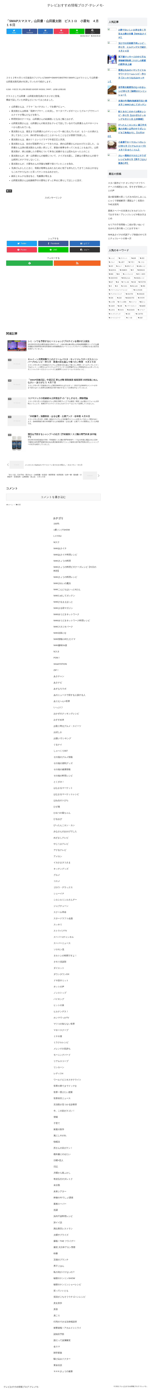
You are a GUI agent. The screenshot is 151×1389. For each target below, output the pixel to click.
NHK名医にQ (60, 633)
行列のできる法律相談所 (65, 1322)
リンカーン (59, 1067)
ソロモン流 (59, 949)
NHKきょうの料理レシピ (65, 577)
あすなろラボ (60, 689)
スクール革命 (60, 912)
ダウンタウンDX (61, 974)
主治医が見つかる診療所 (65, 1104)
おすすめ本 (59, 720)
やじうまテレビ (61, 844)
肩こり (57, 1315)
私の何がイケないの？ (64, 1272)
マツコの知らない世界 (64, 1024)
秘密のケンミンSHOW (64, 1278)
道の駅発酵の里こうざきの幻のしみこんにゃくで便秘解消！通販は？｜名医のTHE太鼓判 (127, 201)
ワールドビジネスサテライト (67, 1080)
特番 (9, 191)
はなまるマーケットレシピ (66, 794)
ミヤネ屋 (58, 1036)
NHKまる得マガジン (63, 608)
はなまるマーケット (63, 788)
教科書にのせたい (62, 1154)
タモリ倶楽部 (60, 962)
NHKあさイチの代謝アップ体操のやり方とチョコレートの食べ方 (127, 236)
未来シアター (60, 1191)
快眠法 (57, 1142)
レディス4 (58, 1073)
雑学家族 (58, 1353)
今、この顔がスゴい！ (64, 1111)
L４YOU (57, 536)
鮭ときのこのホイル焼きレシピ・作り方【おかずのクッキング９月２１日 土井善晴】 (132, 115)
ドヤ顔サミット (61, 980)
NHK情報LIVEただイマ (64, 639)
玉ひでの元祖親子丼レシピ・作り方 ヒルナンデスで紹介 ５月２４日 (133, 47)
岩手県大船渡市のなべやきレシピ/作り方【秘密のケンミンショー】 (132, 91)
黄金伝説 (58, 1365)
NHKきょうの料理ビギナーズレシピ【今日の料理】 (75, 569)
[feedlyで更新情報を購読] (29, 263)
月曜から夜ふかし (62, 1173)
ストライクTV (60, 931)
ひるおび (58, 819)
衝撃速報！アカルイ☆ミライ (67, 1328)
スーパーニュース (62, 943)
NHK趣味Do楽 (60, 645)
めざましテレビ (61, 838)
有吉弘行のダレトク (63, 1179)
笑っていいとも (61, 1291)
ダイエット (59, 968)
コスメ (57, 881)
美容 (56, 1309)
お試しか (58, 732)
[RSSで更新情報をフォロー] (77, 263)
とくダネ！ (59, 782)
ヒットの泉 (59, 1005)
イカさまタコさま (62, 862)
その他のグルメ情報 (63, 757)
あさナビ (58, 682)
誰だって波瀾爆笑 (62, 1340)
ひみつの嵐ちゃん (62, 813)
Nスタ (56, 651)
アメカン (58, 856)
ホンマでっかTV (61, 1017)
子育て (57, 1123)
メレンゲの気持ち (62, 1049)
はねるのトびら (61, 800)
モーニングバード (62, 1055)
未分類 (57, 1185)
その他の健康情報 (62, 769)
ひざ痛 (57, 807)
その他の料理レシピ (63, 776)
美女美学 (58, 1303)
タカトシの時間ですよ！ (65, 955)
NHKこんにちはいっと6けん (67, 589)
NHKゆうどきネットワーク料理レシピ (72, 620)
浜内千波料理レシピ (63, 1216)
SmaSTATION (60, 664)
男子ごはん (59, 1266)
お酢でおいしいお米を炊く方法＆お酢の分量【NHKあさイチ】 (132, 34)
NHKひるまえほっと (63, 602)
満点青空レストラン (63, 1228)
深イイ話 (58, 1222)
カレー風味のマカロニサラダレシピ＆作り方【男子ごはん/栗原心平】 (132, 159)
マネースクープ (61, 1030)
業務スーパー (60, 1204)
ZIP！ (56, 670)
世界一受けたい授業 (63, 1092)
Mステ (57, 542)
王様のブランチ (61, 1259)
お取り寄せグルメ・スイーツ (67, 726)
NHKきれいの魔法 (62, 583)
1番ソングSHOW (62, 530)
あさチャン (59, 676)
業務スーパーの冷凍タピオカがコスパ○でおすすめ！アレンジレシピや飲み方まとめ (127, 215)
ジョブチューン (61, 906)
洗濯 (56, 1210)
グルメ (57, 875)
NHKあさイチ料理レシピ (65, 554)
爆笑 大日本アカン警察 (64, 1247)
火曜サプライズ (61, 1235)
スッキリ (58, 924)
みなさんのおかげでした (65, 831)
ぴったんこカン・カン (64, 825)
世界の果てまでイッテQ (65, 1086)
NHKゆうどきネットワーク (66, 614)
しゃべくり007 (61, 751)
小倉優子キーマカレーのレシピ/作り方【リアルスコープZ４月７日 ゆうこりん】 (132, 146)
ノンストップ (60, 993)
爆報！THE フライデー (64, 1241)
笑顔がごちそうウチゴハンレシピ (69, 1297)
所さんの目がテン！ (63, 1148)
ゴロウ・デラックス (63, 887)
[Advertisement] (53, 55)
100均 (56, 523)
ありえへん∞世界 (62, 701)
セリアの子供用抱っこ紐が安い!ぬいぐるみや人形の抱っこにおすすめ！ (126, 226)
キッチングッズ (61, 869)
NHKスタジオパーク (63, 627)
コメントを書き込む (53, 497)
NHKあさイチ (60, 548)
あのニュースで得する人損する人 (69, 695)
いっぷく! (58, 707)
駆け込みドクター (62, 1359)
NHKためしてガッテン (64, 595)
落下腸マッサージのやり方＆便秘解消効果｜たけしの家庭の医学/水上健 (132, 61)
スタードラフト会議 (63, 918)
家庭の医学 (59, 1129)
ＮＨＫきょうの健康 (63, 1371)
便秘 (56, 1117)
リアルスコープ (61, 1061)
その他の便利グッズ (63, 763)
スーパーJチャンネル (64, 937)
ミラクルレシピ (61, 1042)
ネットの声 (59, 986)
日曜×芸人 (58, 1160)
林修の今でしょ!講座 (63, 1197)
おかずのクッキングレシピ (66, 713)
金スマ (57, 1346)
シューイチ (59, 893)
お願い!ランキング (62, 738)
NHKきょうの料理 (62, 561)
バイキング (59, 999)
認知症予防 (59, 1334)
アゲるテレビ (60, 850)
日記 (56, 1166)
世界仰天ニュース (62, 1098)
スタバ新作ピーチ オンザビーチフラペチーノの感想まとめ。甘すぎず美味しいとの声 (127, 187)
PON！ (57, 658)
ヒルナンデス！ (61, 1011)
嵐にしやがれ (60, 1135)
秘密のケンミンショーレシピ (67, 1284)
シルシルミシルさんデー (65, 900)
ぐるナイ (58, 744)
